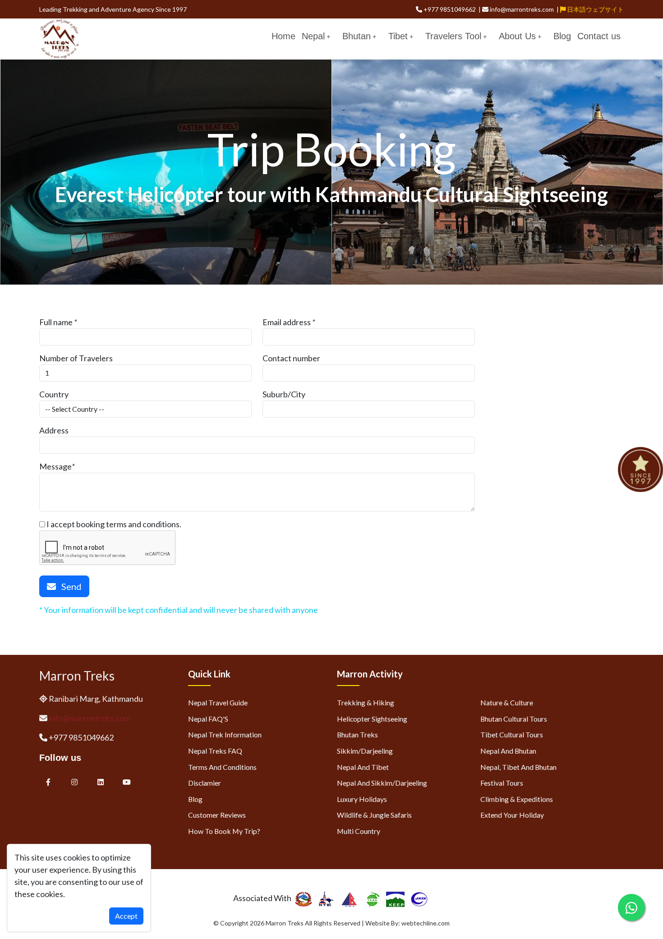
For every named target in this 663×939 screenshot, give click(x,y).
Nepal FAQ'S (208, 718)
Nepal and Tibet (363, 767)
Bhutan (356, 36)
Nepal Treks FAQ (215, 750)
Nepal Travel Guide (218, 702)
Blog (562, 36)
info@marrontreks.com (89, 718)
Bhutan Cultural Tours (513, 718)
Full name (56, 322)
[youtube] (127, 782)
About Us (517, 36)
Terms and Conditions (222, 767)
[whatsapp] (631, 907)
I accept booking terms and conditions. (113, 524)
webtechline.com (425, 923)
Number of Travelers (76, 358)
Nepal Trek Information (225, 734)
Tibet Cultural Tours (511, 734)
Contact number (291, 358)
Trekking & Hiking (365, 702)
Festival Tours (501, 782)
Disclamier (204, 782)
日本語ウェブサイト (595, 9)
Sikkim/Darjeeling (365, 750)
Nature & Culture (506, 702)
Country (54, 394)
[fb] (48, 782)
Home (283, 36)
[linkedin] (101, 782)
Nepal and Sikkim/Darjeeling (382, 782)
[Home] (59, 38)
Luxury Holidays (362, 799)
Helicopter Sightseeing (372, 718)
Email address (286, 322)
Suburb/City (283, 394)
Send (69, 586)
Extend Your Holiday (512, 814)
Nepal (313, 36)
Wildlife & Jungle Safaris (374, 814)
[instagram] (74, 782)
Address (54, 430)
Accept (126, 915)
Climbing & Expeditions (516, 799)
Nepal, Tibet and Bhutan (518, 767)
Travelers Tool (453, 36)
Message (55, 466)
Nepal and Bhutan (508, 750)
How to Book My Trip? (224, 831)
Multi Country (358, 831)
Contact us (599, 36)
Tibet (398, 36)
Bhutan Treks (357, 734)
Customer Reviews (217, 814)
